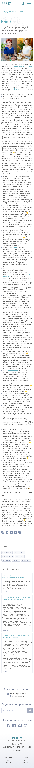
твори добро (6, 560)
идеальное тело (19, 552)
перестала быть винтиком (22, 66)
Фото (8, 760)
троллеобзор (26, 560)
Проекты (8, 762)
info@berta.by (18, 696)
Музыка (25, 757)
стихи (16, 248)
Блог (9, 10)
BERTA (6, 3)
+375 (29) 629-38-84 (18, 694)
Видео (26, 760)
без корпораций (7, 552)
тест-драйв (16, 560)
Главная (3, 10)
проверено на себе (7, 556)
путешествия (20, 556)
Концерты (8, 757)
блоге (16, 89)
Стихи (25, 765)
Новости (25, 762)
